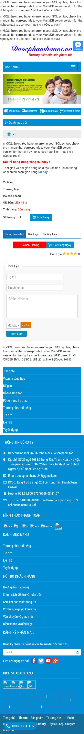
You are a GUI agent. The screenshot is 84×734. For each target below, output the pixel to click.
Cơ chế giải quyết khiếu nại (19, 609)
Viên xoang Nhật (58, 692)
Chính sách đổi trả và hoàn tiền (22, 594)
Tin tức (7, 415)
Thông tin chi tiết (14, 234)
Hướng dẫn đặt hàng (16, 587)
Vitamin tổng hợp (14, 378)
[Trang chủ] (9, 134)
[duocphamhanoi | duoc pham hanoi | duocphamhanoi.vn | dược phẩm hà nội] (42, 51)
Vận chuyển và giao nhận (18, 616)
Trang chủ (9, 371)
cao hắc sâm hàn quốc (41, 703)
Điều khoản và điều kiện (18, 624)
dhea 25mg (39, 696)
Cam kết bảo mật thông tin (19, 602)
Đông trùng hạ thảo (15, 400)
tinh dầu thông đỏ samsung (25, 706)
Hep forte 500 (27, 692)
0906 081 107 (23, 726)
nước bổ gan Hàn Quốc (55, 706)
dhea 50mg (53, 696)
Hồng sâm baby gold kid (23, 699)
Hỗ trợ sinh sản (12, 393)
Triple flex (41, 692)
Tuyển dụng (10, 429)
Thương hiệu (50, 234)
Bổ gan (7, 385)
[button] (9, 89)
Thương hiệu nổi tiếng (17, 407)
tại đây (43, 172)
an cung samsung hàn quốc (54, 699)
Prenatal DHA (10, 692)
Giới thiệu (33, 234)
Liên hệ (7, 422)
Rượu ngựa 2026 (27, 710)
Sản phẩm (37, 717)
